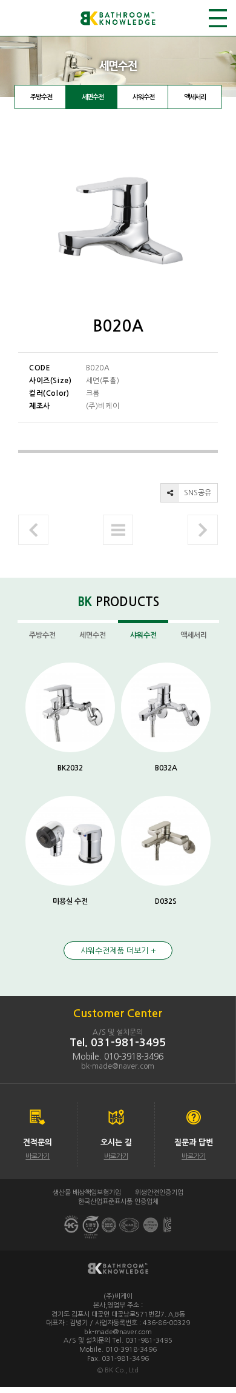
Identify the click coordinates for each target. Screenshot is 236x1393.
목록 (118, 530)
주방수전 (41, 97)
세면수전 (92, 97)
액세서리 (195, 97)
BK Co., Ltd (122, 1370)
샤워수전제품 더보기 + (118, 951)
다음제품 (203, 530)
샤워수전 (143, 97)
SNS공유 (196, 492)
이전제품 (33, 530)
